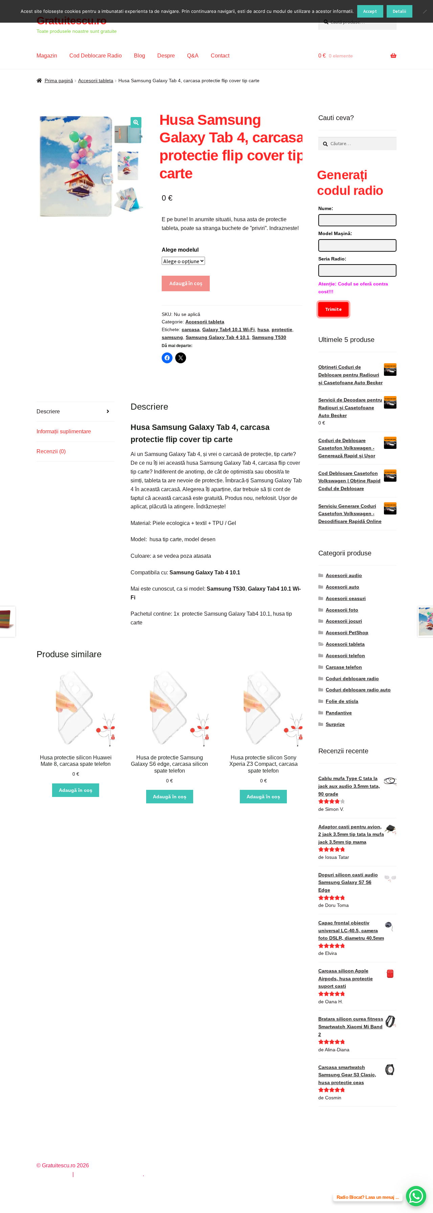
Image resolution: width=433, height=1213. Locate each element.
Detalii (399, 11)
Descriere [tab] (48, 411)
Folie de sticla (342, 701)
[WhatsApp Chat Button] (416, 1196)
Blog (139, 56)
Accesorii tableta (95, 80)
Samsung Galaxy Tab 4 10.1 (217, 337)
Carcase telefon (344, 667)
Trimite (333, 309)
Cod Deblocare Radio (95, 56)
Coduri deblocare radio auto (358, 689)
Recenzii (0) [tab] (51, 451)
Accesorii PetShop (347, 632)
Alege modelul (180, 250)
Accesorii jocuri (344, 621)
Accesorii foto (342, 610)
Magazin (47, 56)
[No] (424, 11)
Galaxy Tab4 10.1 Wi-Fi (228, 329)
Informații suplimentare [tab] (64, 431)
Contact (220, 56)
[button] (136, 122)
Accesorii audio (344, 575)
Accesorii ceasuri (346, 598)
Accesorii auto (342, 587)
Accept (370, 11)
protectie (282, 329)
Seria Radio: (332, 258)
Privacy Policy (54, 1174)
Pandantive (339, 712)
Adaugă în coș (185, 283)
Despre (166, 56)
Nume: (325, 208)
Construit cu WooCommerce (109, 1174)
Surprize (335, 724)
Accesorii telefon (345, 655)
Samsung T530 (269, 337)
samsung (172, 337)
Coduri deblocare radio (352, 678)
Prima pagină (59, 80)
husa (263, 329)
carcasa (191, 329)
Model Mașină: (335, 233)
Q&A (193, 56)
